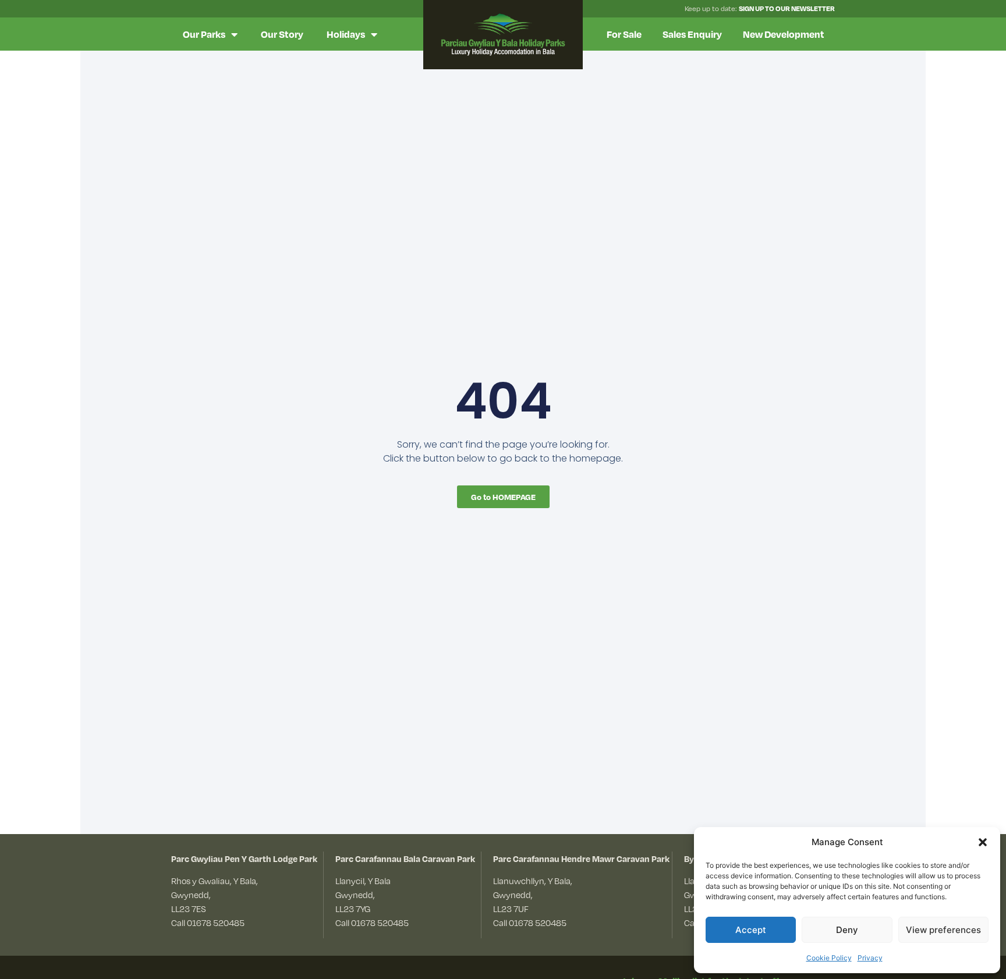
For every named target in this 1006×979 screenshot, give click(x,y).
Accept (750, 929)
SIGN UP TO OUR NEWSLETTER (787, 8)
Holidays (346, 34)
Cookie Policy (829, 957)
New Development (783, 34)
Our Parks (204, 34)
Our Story (282, 34)
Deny (847, 929)
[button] (983, 842)
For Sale (624, 34)
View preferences (943, 929)
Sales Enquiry (692, 34)
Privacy (870, 957)
